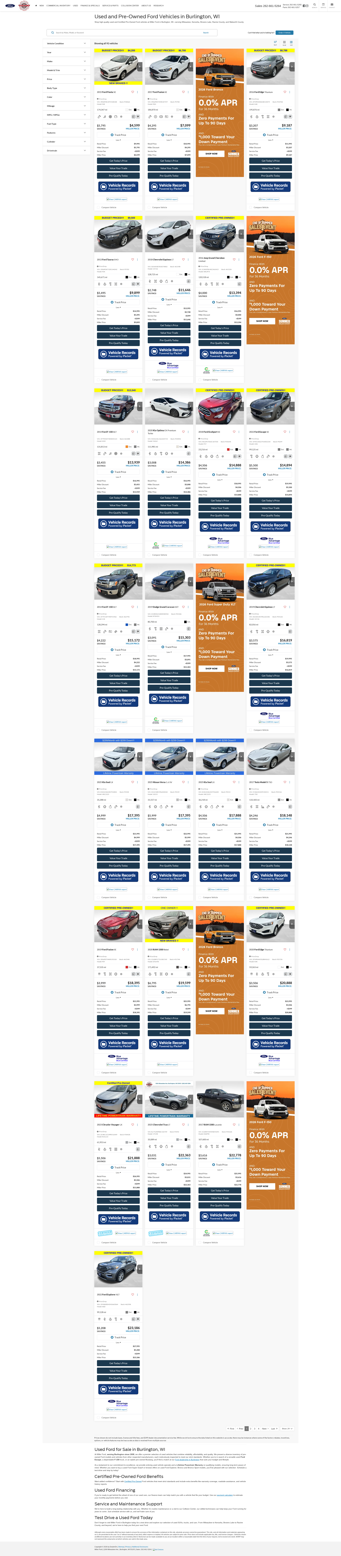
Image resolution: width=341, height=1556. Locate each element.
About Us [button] (146, 6)
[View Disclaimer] (121, 116)
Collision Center (130, 6)
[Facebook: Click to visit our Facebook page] (304, 6)
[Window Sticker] (138, 116)
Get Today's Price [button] (118, 160)
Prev (240, 1428)
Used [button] (75, 6)
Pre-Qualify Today (118, 175)
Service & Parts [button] (110, 6)
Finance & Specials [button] (90, 6)
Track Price (120, 134)
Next (265, 1428)
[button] (139, 66)
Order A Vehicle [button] (285, 32)
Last (273, 1428)
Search (205, 32)
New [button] (42, 6)
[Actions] (137, 92)
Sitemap (121, 1547)
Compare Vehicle (109, 207)
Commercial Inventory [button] (58, 6)
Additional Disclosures (140, 1547)
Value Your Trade (118, 168)
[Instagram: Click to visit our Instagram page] (307, 6)
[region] (118, 149)
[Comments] (133, 116)
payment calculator (225, 1495)
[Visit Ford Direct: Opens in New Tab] (158, 1549)
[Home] (36, 5)
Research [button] (159, 6)
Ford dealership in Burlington (187, 1460)
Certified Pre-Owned (133, 1481)
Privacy (128, 1547)
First (231, 1428)
